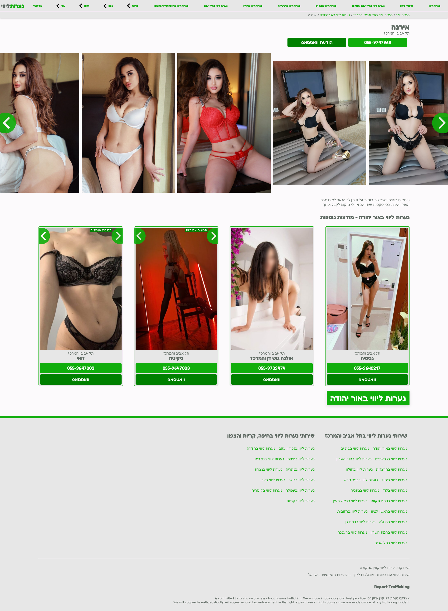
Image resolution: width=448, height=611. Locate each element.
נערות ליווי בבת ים (326, 5)
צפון (110, 5)
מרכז (135, 5)
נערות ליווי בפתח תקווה (389, 500)
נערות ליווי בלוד (395, 490)
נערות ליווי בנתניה (365, 490)
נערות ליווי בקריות (300, 500)
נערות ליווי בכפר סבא (361, 479)
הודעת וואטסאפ (316, 42)
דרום (86, 5)
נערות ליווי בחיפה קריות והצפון (171, 5)
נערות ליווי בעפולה (300, 490)
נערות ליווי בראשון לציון (389, 511)
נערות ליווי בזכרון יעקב (297, 448)
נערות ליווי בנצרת (268, 469)
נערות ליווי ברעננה (352, 532)
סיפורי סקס (406, 5)
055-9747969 (377, 42)
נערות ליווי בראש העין (350, 500)
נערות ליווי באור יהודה (368, 398)
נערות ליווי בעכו (272, 479)
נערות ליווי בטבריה (269, 458)
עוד (63, 5)
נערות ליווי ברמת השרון (389, 532)
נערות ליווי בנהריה (300, 469)
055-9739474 (271, 368)
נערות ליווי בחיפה (301, 458)
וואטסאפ (367, 379)
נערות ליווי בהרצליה (289, 5)
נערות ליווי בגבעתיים (391, 458)
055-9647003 (176, 368)
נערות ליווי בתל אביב (216, 5)
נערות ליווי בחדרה (261, 448)
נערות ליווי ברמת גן (360, 521)
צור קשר (37, 5)
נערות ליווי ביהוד (394, 479)
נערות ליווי (434, 5)
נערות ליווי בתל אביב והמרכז (368, 5)
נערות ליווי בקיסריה (267, 490)
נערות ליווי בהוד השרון (353, 458)
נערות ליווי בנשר (302, 479)
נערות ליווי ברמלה (393, 521)
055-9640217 (367, 368)
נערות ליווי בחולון (252, 5)
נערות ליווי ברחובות (352, 511)
